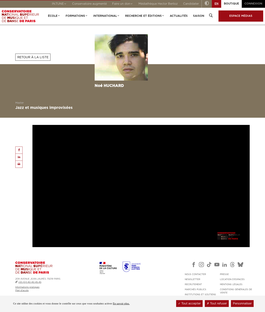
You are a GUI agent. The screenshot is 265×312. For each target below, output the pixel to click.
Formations (75, 16)
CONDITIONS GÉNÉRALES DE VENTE (236, 291)
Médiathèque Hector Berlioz (158, 3)
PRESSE (224, 274)
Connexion (253, 3)
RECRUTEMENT (193, 284)
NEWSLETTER (192, 279)
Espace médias (240, 16)
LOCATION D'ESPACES (232, 279)
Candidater (191, 3)
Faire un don (121, 3)
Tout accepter (190, 303)
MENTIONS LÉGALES (231, 284)
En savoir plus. (121, 303)
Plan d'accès (22, 290)
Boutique (231, 3)
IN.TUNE (58, 3)
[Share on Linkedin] (19, 157)
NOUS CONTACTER (195, 274)
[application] (141, 186)
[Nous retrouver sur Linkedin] (224, 265)
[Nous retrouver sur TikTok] (209, 265)
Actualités (179, 16)
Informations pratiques (27, 287)
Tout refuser (218, 303)
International (105, 16)
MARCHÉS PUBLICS (195, 289)
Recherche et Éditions (143, 16)
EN (216, 3)
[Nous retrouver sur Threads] (232, 265)
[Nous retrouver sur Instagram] (201, 265)
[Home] (20, 16)
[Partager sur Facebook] (19, 150)
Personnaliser (242, 303)
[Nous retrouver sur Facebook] (193, 265)
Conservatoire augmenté (89, 3)
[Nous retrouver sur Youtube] (216, 265)
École (53, 16)
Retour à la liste (32, 57)
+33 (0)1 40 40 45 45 (29, 282)
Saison (198, 16)
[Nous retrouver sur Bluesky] (240, 265)
